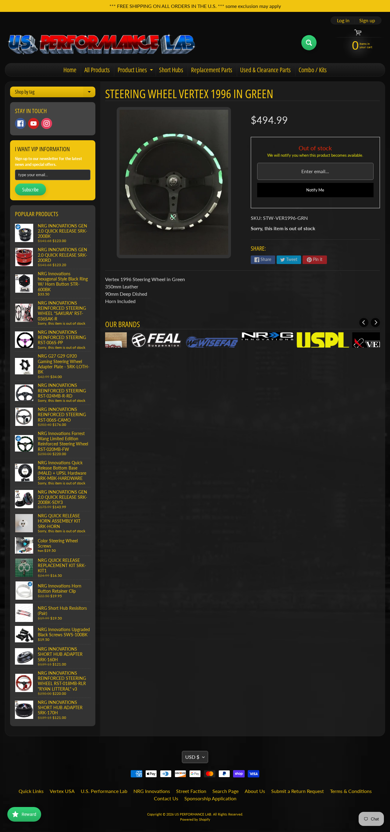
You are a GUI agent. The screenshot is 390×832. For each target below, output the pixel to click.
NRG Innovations (151, 791)
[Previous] (363, 322)
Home (69, 70)
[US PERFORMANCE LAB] (101, 43)
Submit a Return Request (297, 791)
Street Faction (191, 791)
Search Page (225, 791)
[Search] (309, 42)
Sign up (367, 20)
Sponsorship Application (210, 798)
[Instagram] (46, 123)
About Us (255, 791)
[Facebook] (20, 123)
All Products (97, 70)
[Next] (375, 322)
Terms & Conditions (351, 791)
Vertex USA (62, 791)
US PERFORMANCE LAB (193, 814)
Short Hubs (171, 70)
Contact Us (166, 798)
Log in (343, 20)
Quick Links (31, 791)
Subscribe (30, 189)
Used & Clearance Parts (265, 70)
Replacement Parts (211, 70)
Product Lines (136, 71)
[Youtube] (33, 123)
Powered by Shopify (195, 819)
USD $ (192, 757)
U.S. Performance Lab (104, 791)
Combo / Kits (313, 70)
